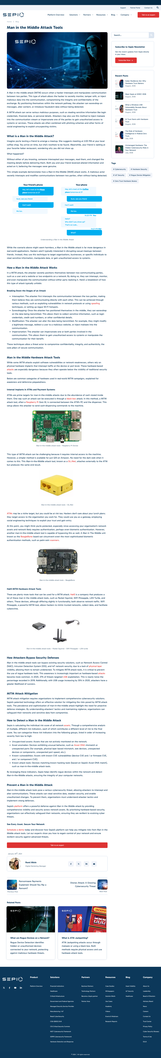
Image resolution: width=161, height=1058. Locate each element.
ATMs (9, 513)
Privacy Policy (147, 1026)
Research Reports (111, 1021)
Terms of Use (147, 1036)
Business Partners (87, 986)
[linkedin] (86, 864)
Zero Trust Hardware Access (126, 181)
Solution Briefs (110, 996)
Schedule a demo (15, 829)
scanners (54, 540)
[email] (94, 864)
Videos (107, 1011)
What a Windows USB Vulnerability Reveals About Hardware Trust (136, 107)
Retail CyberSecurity (57, 1016)
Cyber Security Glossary (151, 1031)
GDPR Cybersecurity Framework (61, 1036)
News (145, 1006)
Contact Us (148, 8)
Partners (87, 15)
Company (125, 15)
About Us (146, 986)
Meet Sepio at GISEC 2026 (135, 94)
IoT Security (119, 175)
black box (71, 398)
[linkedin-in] (21, 987)
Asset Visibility (130, 986)
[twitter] (78, 864)
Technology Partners (88, 991)
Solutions (73, 15)
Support (123, 8)
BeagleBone (27, 536)
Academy (108, 1006)
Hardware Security (140, 169)
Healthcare (53, 991)
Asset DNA (79, 745)
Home (9, 22)
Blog (113, 15)
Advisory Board (148, 1001)
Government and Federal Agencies (62, 1001)
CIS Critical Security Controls (60, 1026)
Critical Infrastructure (57, 996)
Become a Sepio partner (90, 996)
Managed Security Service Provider (62, 1006)
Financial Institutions (57, 986)
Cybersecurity (120, 169)
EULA (145, 1041)
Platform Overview (56, 15)
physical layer (95, 666)
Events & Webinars (111, 1016)
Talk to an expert (148, 15)
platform (18, 806)
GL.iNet (72, 461)
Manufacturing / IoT (57, 1011)
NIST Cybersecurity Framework (60, 1031)
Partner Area (86, 1001)
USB (65, 676)
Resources (101, 15)
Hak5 (72, 594)
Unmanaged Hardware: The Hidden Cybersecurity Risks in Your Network (136, 147)
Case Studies (109, 986)
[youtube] (15, 987)
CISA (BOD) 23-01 (56, 1021)
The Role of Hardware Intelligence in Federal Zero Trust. (136, 133)
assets (67, 725)
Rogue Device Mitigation (140, 175)
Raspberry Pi (32, 402)
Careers (145, 1011)
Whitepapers (109, 991)
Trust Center (147, 1021)
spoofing (95, 303)
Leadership (146, 991)
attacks (10, 369)
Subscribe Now (124, 60)
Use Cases (108, 1001)
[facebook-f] (10, 987)
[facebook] (71, 864)
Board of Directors (149, 996)
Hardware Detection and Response (61, 1041)
